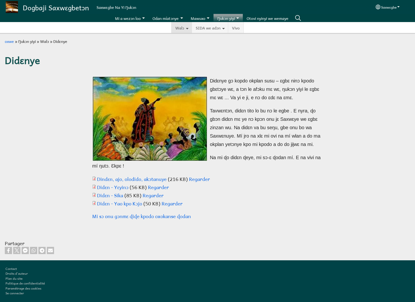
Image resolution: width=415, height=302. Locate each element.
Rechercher (298, 18)
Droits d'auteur (17, 273)
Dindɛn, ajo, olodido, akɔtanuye (132, 178)
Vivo (236, 27)
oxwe (9, 41)
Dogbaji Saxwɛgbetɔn (56, 7)
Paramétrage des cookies (23, 287)
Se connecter (15, 292)
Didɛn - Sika (110, 194)
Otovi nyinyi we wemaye (267, 18)
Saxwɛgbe (389, 6)
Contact (11, 268)
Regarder (199, 178)
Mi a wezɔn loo (128, 18)
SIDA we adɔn (208, 27)
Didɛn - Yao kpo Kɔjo (119, 203)
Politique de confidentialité (25, 282)
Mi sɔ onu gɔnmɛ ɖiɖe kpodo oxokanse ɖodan (141, 215)
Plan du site (14, 278)
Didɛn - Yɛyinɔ (112, 186)
